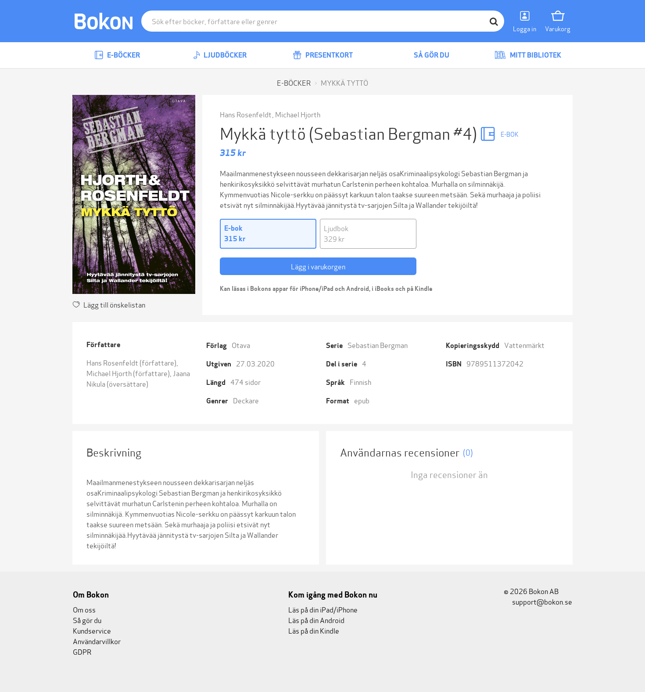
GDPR (82, 651)
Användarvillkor (97, 641)
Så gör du (430, 55)
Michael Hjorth (297, 114)
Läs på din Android (316, 620)
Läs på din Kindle (313, 630)
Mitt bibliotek (535, 55)
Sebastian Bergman (378, 345)
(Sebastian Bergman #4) (394, 132)
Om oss (84, 609)
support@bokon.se (541, 601)
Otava (241, 345)
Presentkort (328, 55)
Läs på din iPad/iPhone (323, 609)
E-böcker (123, 55)
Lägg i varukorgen (318, 266)
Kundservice (92, 630)
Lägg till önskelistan (114, 304)
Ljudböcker (224, 55)
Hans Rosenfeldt (246, 114)
